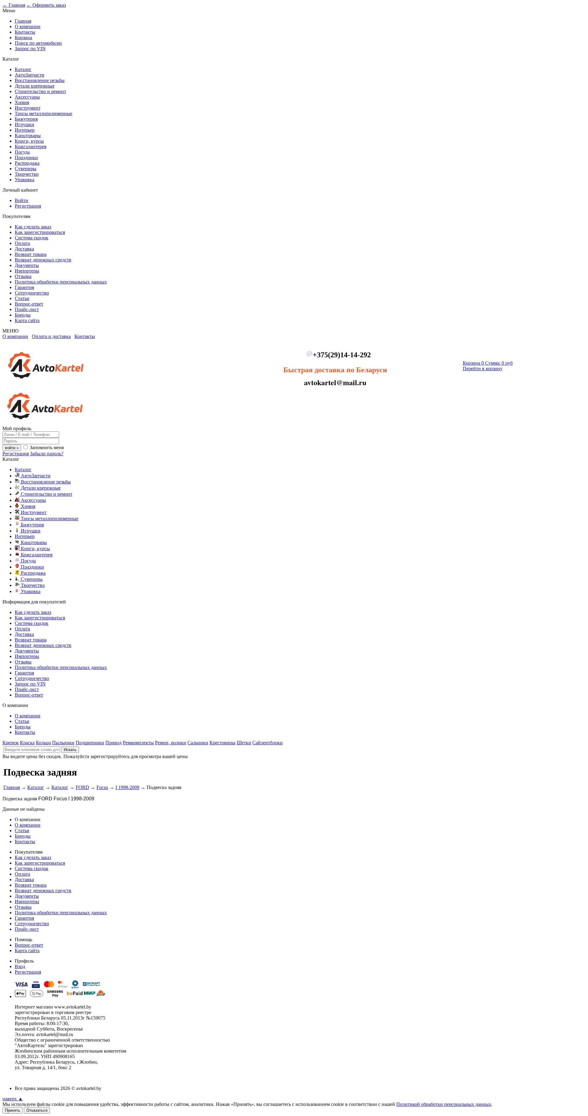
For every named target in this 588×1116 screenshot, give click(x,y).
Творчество (27, 174)
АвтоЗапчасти (29, 74)
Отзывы (23, 276)
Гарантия (24, 287)
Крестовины (222, 742)
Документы (27, 265)
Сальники (197, 742)
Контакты (25, 32)
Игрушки (24, 124)
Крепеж (10, 742)
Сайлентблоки (267, 742)
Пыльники (63, 742)
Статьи (22, 298)
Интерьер (25, 130)
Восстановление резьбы (40, 80)
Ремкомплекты (138, 742)
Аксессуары (27, 97)
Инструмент (27, 108)
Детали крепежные (35, 85)
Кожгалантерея (30, 146)
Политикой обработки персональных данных (443, 1104)
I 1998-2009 (127, 787)
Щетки (244, 742)
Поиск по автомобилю (38, 43)
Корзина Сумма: (488, 363)
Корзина (23, 37)
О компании (27, 26)
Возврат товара (31, 254)
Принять (12, 1110)
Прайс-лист (27, 309)
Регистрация (28, 206)
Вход (20, 966)
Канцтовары (28, 135)
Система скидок (31, 237)
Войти (21, 200)
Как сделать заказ (33, 226)
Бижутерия (26, 119)
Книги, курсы (29, 141)
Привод (113, 742)
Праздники (26, 157)
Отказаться (36, 1110)
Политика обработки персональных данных (61, 281)
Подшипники (90, 742)
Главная (23, 21)
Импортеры (27, 270)
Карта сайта (27, 320)
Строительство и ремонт (40, 91)
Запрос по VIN (30, 48)
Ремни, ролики (170, 742)
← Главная (13, 5)
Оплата (22, 243)
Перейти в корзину (483, 368)
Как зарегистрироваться (40, 232)
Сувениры (25, 168)
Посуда (22, 152)
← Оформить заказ (46, 5)
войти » (12, 447)
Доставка (24, 248)
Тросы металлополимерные (43, 113)
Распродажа (27, 163)
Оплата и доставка (51, 336)
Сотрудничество (32, 292)
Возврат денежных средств (43, 259)
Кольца (43, 742)
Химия (22, 102)
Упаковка (24, 179)
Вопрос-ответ (29, 303)
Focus (102, 787)
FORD (82, 787)
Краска (27, 742)
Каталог (23, 69)
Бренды (23, 315)
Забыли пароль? (46, 453)
